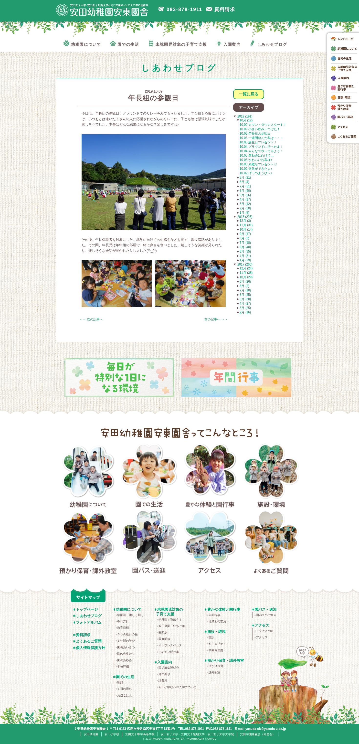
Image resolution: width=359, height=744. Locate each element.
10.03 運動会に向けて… (257, 155)
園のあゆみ (124, 660)
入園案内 (164, 662)
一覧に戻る (248, 94)
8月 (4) (244, 182)
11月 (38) (246, 273)
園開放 (162, 632)
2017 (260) (244, 264)
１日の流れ (124, 689)
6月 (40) (245, 190)
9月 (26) (245, 281)
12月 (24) (246, 268)
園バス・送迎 (149, 542)
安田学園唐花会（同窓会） (257, 734)
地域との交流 (217, 621)
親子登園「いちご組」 (173, 626)
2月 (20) (245, 208)
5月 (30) (245, 299)
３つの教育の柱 (127, 634)
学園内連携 (216, 650)
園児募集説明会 (168, 668)
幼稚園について (88, 477)
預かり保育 (216, 666)
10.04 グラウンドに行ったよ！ (261, 147)
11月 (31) (246, 225)
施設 (211, 637)
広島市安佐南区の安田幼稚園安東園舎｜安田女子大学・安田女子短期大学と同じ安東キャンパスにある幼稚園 (102, 10)
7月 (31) (245, 186)
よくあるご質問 (271, 542)
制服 (120, 682)
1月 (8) (244, 212)
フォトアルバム (89, 622)
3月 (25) (245, 308)
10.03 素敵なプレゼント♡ (258, 164)
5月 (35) (245, 251)
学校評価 (123, 666)
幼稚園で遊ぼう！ (170, 619)
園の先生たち (126, 653)
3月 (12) (245, 204)
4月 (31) (245, 256)
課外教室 (214, 672)
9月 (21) (245, 177)
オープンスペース (170, 645)
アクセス (210, 542)
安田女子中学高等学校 (140, 734)
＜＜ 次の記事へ (91, 319)
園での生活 (149, 477)
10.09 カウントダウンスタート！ (263, 125)
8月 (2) (244, 286)
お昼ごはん (124, 695)
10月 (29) (246, 277)
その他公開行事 (168, 652)
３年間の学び (126, 640)
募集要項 (164, 674)
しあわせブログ (89, 616)
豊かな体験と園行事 (210, 477)
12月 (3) (245, 221)
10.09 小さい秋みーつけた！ (260, 129)
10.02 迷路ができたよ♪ (256, 168)
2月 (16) (245, 312)
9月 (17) (245, 234)
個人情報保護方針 (90, 648)
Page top (311, 660)
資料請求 (83, 635)
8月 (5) (244, 238)
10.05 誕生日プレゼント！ (258, 142)
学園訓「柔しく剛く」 (132, 615)
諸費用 (162, 680)
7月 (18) (245, 242)
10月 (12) (246, 120)
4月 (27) (245, 303)
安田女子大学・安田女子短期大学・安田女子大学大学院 (197, 734)
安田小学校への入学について (177, 687)
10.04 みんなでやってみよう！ (261, 151)
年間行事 (214, 615)
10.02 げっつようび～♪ (256, 173)
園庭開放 (164, 639)
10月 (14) (246, 229)
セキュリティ (217, 643)
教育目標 (123, 627)
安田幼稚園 (91, 734)
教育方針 (123, 621)
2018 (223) (244, 217)
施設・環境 (271, 477)
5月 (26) (245, 195)
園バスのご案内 (266, 615)
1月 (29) (245, 260)
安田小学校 (112, 734)
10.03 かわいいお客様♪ (256, 160)
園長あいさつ (126, 647)
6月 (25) (245, 295)
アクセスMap (265, 631)
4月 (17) (245, 199)
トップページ (87, 609)
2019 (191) (244, 116)
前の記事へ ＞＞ (216, 319)
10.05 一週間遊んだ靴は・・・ (261, 138)
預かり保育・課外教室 (88, 542)
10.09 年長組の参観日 (255, 133)
